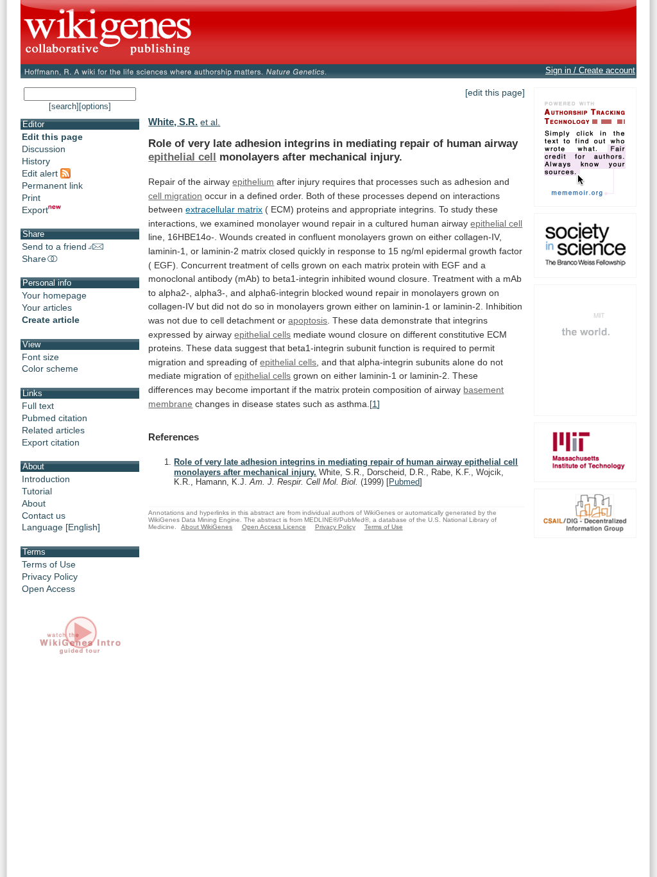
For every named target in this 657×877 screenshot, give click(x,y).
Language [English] (61, 527)
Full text (38, 406)
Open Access (48, 589)
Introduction (46, 479)
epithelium (253, 182)
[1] (375, 404)
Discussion (43, 149)
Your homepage (54, 295)
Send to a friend (54, 246)
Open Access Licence (274, 526)
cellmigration (175, 196)
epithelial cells (262, 334)
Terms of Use (49, 564)
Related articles (53, 430)
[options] (95, 106)
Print (31, 198)
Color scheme (50, 368)
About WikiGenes (206, 526)
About (34, 503)
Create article (51, 320)
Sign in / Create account (590, 70)
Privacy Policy (50, 576)
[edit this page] (495, 92)
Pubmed (404, 482)
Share (34, 259)
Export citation (51, 442)
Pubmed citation (54, 418)
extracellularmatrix (223, 209)
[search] (64, 106)
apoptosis (307, 320)
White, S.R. (173, 121)
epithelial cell (182, 156)
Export (35, 210)
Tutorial (37, 491)
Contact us (43, 515)
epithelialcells (288, 362)
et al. (210, 122)
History (36, 161)
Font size (40, 357)
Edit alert (41, 173)
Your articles (47, 307)
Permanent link (52, 185)
